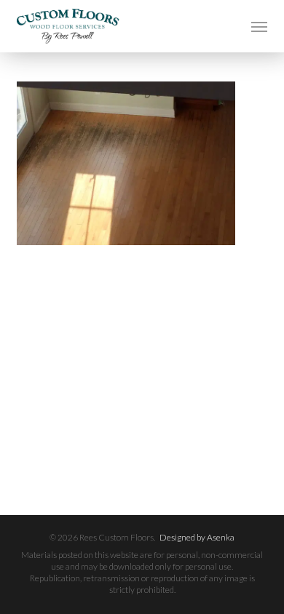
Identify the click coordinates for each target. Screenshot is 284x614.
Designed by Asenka (196, 537)
